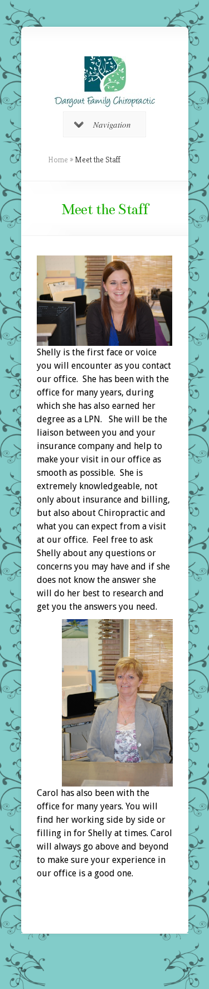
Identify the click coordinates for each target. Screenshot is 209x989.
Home (58, 160)
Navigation (112, 124)
